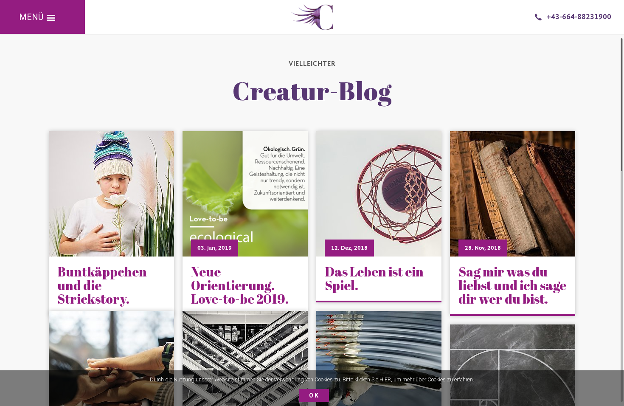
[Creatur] (312, 17)
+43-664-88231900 (579, 16)
